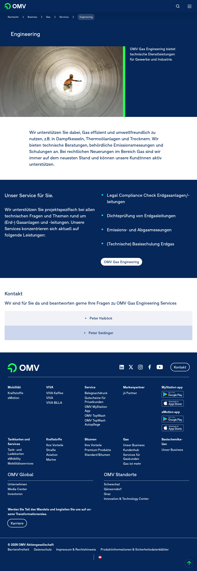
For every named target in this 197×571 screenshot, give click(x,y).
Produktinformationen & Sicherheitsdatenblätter (135, 549)
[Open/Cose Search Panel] (177, 6)
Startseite (13, 16)
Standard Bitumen (97, 455)
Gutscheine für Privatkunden (95, 400)
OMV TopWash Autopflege (95, 422)
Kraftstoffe (15, 393)
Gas (48, 16)
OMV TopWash (95, 415)
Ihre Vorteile (54, 445)
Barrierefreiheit (18, 549)
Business (32, 16)
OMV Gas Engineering (121, 262)
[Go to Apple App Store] (173, 403)
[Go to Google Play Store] (173, 394)
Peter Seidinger (101, 333)
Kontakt (180, 367)
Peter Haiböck (101, 318)
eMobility (14, 458)
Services (64, 16)
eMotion (13, 398)
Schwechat (112, 484)
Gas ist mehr (132, 463)
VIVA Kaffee (54, 393)
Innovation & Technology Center (126, 499)
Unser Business (134, 445)
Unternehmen (17, 484)
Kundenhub (131, 450)
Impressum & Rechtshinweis (76, 549)
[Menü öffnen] (189, 6)
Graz (107, 494)
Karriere (17, 523)
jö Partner (130, 393)
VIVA (49, 398)
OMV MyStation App (96, 409)
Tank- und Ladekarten (16, 452)
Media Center (17, 489)
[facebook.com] (149, 367)
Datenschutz (43, 549)
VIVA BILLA (54, 403)
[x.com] (131, 367)
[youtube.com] (160, 367)
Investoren (15, 494)
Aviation (52, 455)
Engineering (86, 16)
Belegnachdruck (96, 393)
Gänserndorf (113, 489)
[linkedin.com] (121, 367)
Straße (51, 450)
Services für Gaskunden (131, 457)
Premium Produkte (98, 450)
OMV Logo (12, 5)
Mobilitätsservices (20, 463)
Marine (51, 459)
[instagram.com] (140, 367)
